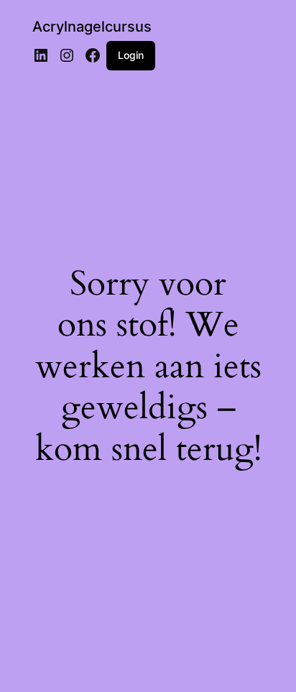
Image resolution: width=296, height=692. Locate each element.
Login (131, 55)
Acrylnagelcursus (92, 26)
